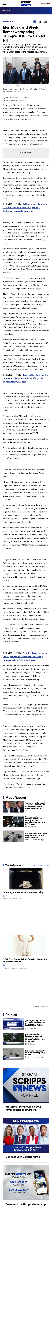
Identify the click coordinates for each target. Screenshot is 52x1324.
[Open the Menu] (4, 4)
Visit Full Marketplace (41, 865)
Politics (8, 21)
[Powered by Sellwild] (45, 1006)
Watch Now (45, 4)
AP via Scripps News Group (17, 97)
